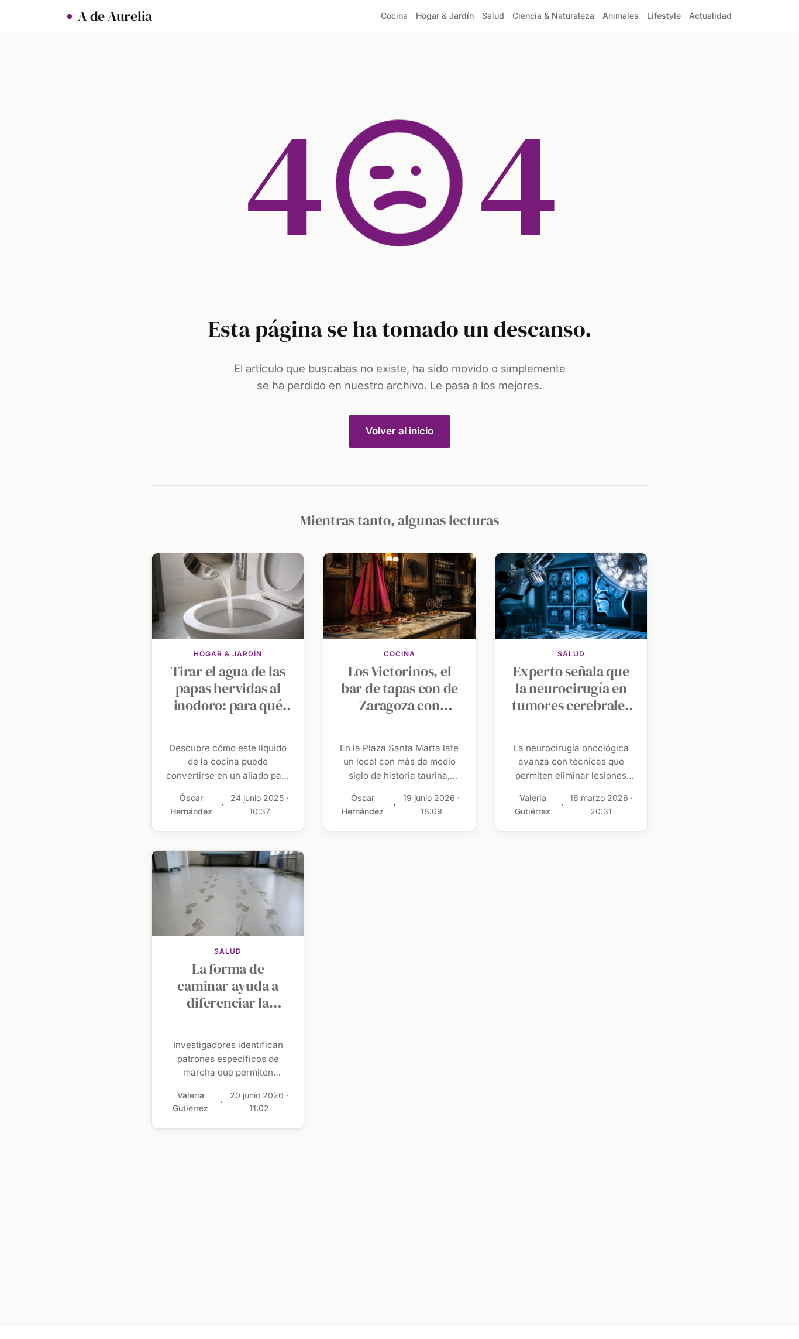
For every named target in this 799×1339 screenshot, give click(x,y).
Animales (620, 15)
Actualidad (710, 15)
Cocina (394, 15)
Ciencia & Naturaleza (553, 15)
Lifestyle (664, 15)
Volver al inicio (399, 431)
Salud (493, 15)
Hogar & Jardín (445, 15)
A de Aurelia (115, 16)
